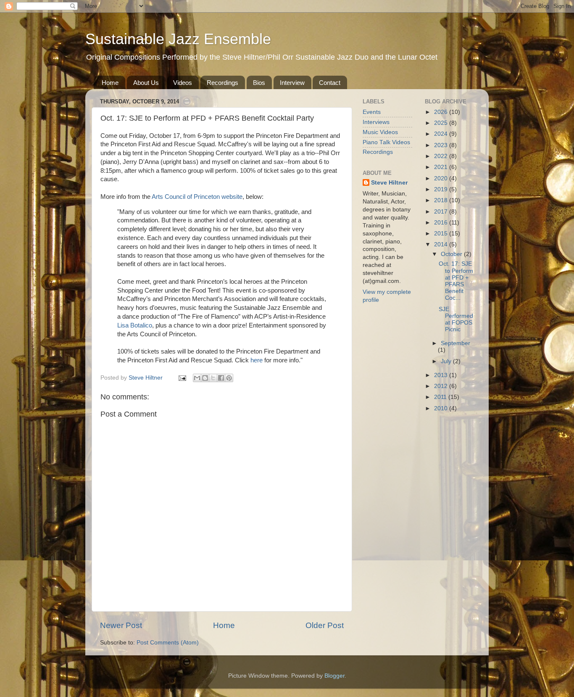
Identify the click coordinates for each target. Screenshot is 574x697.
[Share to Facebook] (221, 378)
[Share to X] (213, 378)
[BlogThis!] (205, 378)
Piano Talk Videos (386, 142)
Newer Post (121, 625)
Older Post (324, 625)
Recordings (222, 82)
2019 (441, 189)
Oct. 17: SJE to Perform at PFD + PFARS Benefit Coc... (456, 281)
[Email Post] (182, 378)
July (447, 361)
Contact (329, 82)
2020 (441, 178)
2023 (441, 145)
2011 (441, 397)
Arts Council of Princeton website (197, 196)
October (452, 254)
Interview (292, 82)
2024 (441, 134)
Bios (259, 82)
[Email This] (197, 378)
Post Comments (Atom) (168, 642)
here (256, 360)
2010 (441, 408)
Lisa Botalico (134, 325)
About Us (146, 82)
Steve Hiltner (389, 183)
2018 (441, 200)
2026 (441, 112)
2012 (441, 386)
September (455, 343)
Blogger (334, 676)
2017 (441, 212)
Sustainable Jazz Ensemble (178, 39)
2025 (441, 123)
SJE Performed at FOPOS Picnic (456, 319)
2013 (441, 375)
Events (372, 112)
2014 (441, 244)
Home (110, 82)
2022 (441, 156)
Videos (182, 82)
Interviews (376, 122)
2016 (441, 222)
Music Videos (380, 132)
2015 (441, 233)
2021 (441, 167)
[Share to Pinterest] (229, 378)
